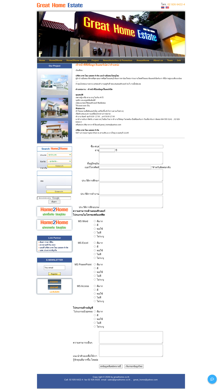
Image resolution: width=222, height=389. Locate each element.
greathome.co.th (121, 377)
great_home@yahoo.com (145, 379)
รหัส (41, 181)
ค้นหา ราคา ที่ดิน (46, 242)
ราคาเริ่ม (43, 168)
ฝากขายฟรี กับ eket (47, 245)
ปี (116, 150)
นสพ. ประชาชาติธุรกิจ (48, 250)
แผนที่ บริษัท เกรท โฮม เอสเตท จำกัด (54, 248)
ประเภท (43, 155)
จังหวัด (43, 162)
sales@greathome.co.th (119, 379)
